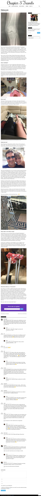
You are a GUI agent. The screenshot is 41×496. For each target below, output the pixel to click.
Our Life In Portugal (14, 6)
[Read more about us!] (34, 17)
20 (6, 11)
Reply (4, 325)
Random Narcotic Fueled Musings (22, 313)
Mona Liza (5, 462)
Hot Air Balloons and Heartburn (5, 313)
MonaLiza (5, 445)
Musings (27, 6)
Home (9, 6)
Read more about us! (34, 25)
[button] (39, 6)
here (9, 488)
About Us (30, 6)
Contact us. (12, 495)
